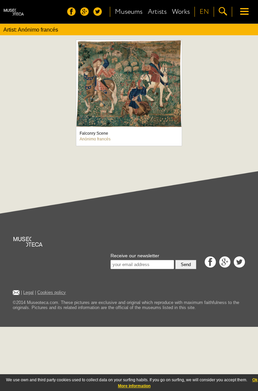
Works (181, 11)
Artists (157, 11)
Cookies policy (51, 292)
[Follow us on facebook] (73, 14)
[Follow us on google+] (86, 14)
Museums (128, 11)
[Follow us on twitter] (99, 14)
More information (134, 386)
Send (186, 264)
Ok (255, 380)
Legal (28, 292)
